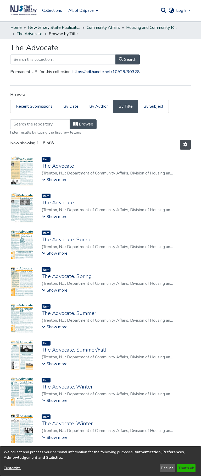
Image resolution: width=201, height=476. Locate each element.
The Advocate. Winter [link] (67, 386)
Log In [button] (182, 10)
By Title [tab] (126, 106)
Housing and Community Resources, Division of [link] (152, 27)
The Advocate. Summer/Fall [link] (74, 349)
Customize (12, 468)
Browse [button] (85, 124)
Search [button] (129, 59)
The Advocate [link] (29, 34)
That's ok (186, 468)
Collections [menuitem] (52, 10)
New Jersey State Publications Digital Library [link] (54, 27)
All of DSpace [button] (81, 10)
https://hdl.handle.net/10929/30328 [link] (106, 72)
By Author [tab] (98, 106)
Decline (167, 468)
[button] (23, 10)
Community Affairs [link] (103, 27)
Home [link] (16, 27)
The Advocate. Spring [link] (67, 239)
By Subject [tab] (153, 106)
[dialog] (100, 461)
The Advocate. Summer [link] (69, 313)
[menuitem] (82, 10)
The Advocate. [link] (58, 202)
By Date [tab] (71, 106)
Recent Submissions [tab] (34, 106)
